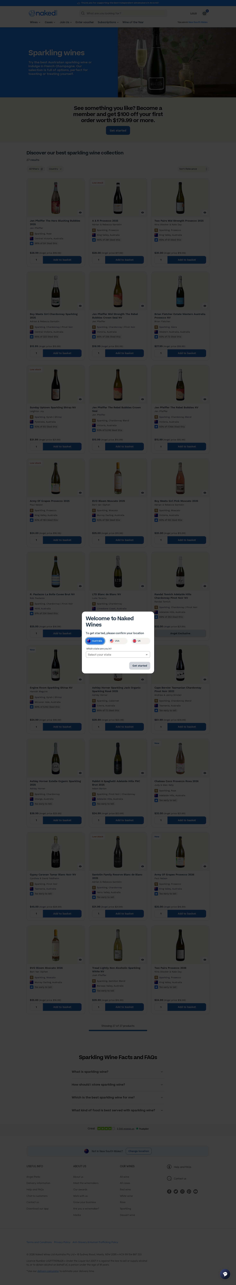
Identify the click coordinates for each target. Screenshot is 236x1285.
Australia (97, 641)
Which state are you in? (99, 648)
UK (139, 641)
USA (117, 641)
